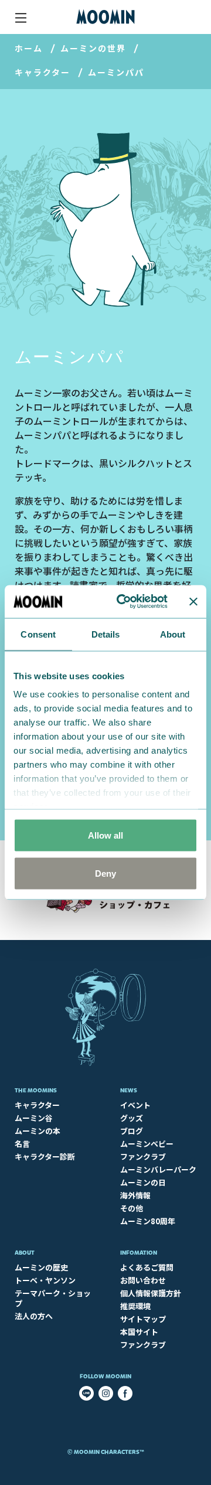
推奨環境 (135, 1306)
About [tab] (173, 634)
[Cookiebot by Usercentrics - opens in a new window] (124, 601)
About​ (25, 1252)
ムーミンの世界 (93, 48)
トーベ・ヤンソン (45, 1280)
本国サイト (139, 1332)
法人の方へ (34, 1316)
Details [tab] (105, 634)
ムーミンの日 (143, 1182)
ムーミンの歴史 (41, 1267)
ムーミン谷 (34, 1118)
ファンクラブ (143, 1157)
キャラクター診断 (45, 1157)
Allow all (105, 835)
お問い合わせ (143, 1280)
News (128, 1090)
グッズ (131, 1118)
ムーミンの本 (37, 1131)
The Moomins (36, 1090)
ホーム (29, 48)
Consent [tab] (38, 634)
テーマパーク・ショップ (53, 1298)
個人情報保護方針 (150, 1293)
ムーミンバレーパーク (158, 1169)
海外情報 (135, 1195)
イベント (135, 1105)
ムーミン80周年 (147, 1221)
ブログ (131, 1131)
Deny (105, 873)
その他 (131, 1208)
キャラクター (42, 72)
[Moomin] (105, 17)
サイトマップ (143, 1319)
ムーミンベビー (146, 1144)
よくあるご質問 (146, 1267)
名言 (22, 1144)
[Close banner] (193, 601)
